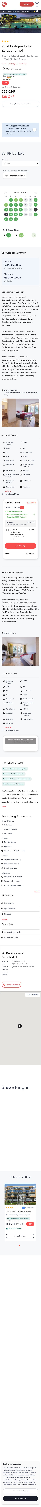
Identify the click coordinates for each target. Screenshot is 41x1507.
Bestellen (27, 4)
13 (35, 205)
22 (11, 214)
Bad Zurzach (23, 64)
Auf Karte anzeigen (13, 69)
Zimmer (5, 838)
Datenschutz (20, 1482)
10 (21, 205)
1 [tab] (19, 1245)
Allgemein (6, 873)
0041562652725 (19, 961)
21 (6, 214)
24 (21, 214)
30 (16, 219)
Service (4, 856)
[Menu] (37, 4)
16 (16, 209)
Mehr (7, 491)
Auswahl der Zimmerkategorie (16, 171)
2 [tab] (21, 1245)
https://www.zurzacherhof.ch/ (24, 966)
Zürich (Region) (13, 64)
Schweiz (4, 64)
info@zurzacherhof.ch (21, 964)
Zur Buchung (20, 546)
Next (38, 21)
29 (11, 219)
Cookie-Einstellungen (24, 1484)
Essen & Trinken (8, 821)
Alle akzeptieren (20, 1498)
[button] (14, 175)
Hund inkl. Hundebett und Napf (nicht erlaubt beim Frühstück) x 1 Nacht (17, 534)
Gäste (7, 164)
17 (20, 209)
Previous (3, 21)
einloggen (13, 126)
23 (16, 214)
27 (35, 214)
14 (6, 209)
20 (35, 209)
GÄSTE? (4, 159)
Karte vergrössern (32, 994)
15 (11, 209)
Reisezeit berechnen (11, 984)
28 (6, 219)
